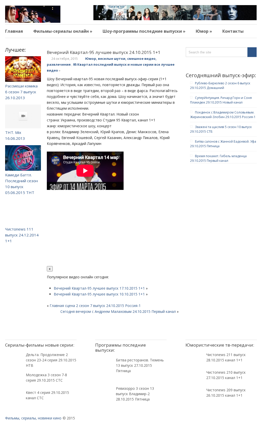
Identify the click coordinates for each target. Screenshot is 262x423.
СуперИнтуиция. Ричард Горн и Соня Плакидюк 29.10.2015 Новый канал (221, 100)
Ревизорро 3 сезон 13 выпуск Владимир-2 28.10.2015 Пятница (135, 394)
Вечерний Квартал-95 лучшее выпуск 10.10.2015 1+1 (99, 294)
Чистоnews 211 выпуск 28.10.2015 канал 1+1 (226, 357)
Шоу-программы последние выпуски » (144, 31)
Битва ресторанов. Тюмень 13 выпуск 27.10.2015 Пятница (140, 365)
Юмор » (204, 31)
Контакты (233, 31)
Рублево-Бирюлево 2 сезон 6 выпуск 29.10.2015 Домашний (220, 85)
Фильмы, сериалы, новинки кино (33, 418)
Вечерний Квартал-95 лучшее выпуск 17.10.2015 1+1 (99, 288)
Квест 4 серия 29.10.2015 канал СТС (47, 395)
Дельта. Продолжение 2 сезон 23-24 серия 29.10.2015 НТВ (51, 360)
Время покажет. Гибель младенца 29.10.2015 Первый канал (218, 158)
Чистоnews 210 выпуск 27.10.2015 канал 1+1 (226, 375)
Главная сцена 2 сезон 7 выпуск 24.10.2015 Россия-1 (95, 305)
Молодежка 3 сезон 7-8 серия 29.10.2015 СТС (46, 377)
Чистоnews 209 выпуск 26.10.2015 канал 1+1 (226, 392)
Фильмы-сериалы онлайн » (62, 31)
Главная (14, 31)
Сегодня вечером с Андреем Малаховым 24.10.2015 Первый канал (118, 311)
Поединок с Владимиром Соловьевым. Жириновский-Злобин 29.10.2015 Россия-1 (223, 114)
